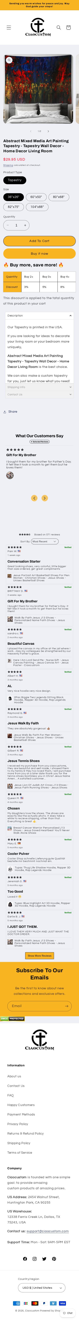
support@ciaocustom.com (48, 1231)
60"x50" (36, 197)
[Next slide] (45, 498)
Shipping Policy (18, 1143)
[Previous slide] (34, 498)
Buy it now (39, 253)
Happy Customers (21, 1105)
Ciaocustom (32, 1310)
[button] (9, 27)
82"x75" (13, 207)
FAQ (10, 1095)
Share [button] (12, 411)
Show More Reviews (39, 955)
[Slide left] (31, 131)
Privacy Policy (17, 1124)
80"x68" (58, 197)
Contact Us (16, 1086)
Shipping (8, 165)
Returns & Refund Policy (25, 1133)
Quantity (9, 216)
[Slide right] (48, 131)
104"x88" (37, 207)
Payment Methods (21, 1114)
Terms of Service (19, 1152)
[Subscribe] (66, 1006)
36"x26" (13, 197)
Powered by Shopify (52, 1310)
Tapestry (15, 180)
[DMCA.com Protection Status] (12, 1020)
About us (14, 1076)
